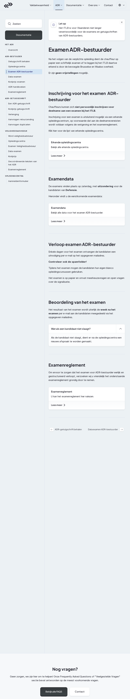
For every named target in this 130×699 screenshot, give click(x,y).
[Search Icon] (23, 23)
